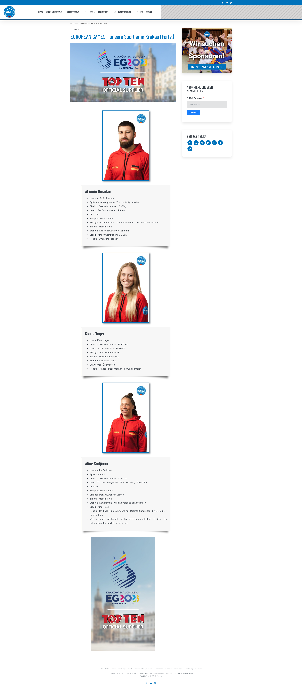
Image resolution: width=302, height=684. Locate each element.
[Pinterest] (190, 149)
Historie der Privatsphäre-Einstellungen (168, 669)
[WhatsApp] (214, 143)
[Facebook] (190, 143)
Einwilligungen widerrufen (193, 669)
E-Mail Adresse (194, 98)
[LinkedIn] (208, 143)
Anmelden (193, 113)
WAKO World (144, 676)
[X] (196, 143)
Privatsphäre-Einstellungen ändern (140, 669)
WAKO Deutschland (141, 673)
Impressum (170, 673)
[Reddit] (202, 143)
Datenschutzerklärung (185, 673)
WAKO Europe (157, 676)
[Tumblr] (220, 143)
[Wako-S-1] (123, 538)
